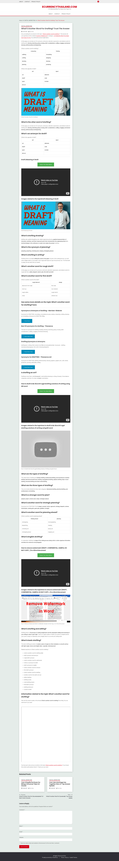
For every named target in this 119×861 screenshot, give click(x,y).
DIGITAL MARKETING (26, 26)
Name (21, 826)
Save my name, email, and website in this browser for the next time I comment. (40, 843)
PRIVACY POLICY (35, 1)
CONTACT (27, 1)
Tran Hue (31, 31)
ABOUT (21, 1)
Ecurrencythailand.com (59, 7)
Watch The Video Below (46, 164)
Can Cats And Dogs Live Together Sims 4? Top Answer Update (59, 784)
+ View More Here (28, 336)
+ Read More (27, 321)
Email (21, 831)
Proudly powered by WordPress (50, 857)
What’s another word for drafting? (51, 34)
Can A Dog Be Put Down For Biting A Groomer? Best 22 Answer (30, 784)
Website (21, 837)
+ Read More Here (28, 351)
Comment (22, 809)
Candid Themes (73, 857)
